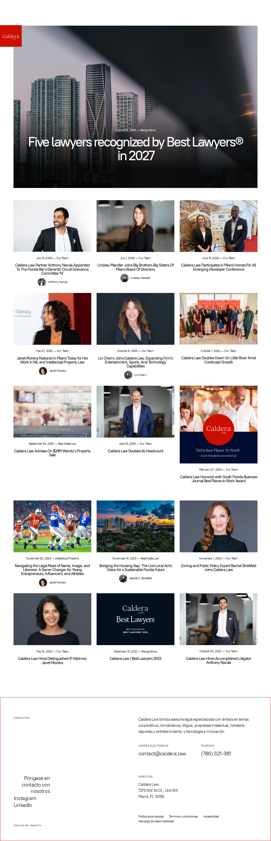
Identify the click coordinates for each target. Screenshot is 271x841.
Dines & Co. (36, 825)
